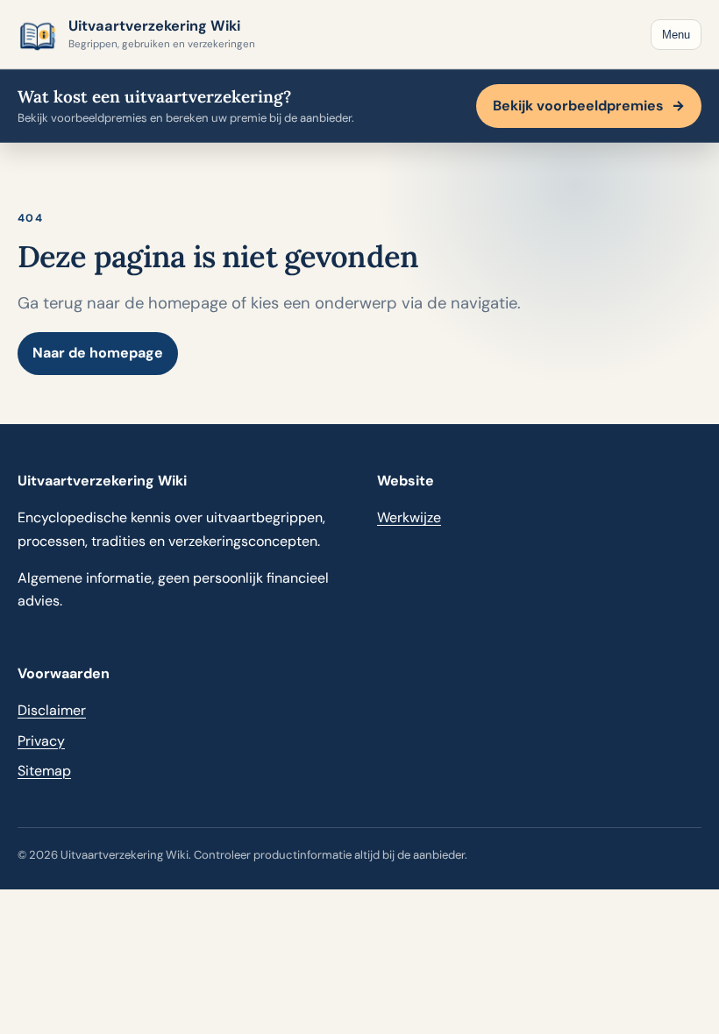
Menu (676, 34)
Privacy (41, 741)
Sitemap (44, 770)
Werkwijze (409, 517)
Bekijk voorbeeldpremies (589, 105)
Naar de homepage (97, 352)
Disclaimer (52, 710)
